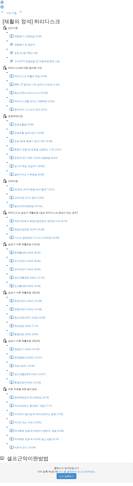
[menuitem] (2, 8)
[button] (2, 3)
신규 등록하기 (66, 476)
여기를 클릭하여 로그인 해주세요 (77, 471)
